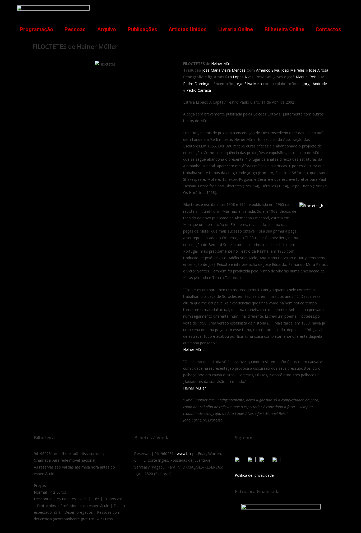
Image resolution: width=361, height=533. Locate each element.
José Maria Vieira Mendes (224, 70)
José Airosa (318, 70)
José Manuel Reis (302, 76)
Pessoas (75, 29)
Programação (36, 29)
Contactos (328, 29)
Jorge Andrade (315, 83)
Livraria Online (235, 29)
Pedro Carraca (198, 90)
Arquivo (106, 29)
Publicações (142, 29)
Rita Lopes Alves (239, 76)
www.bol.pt (186, 453)
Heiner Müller (222, 63)
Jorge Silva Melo (248, 83)
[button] (337, 9)
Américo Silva (267, 70)
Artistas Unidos (188, 29)
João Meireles (293, 70)
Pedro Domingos (197, 83)
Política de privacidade (254, 475)
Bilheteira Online (284, 29)
